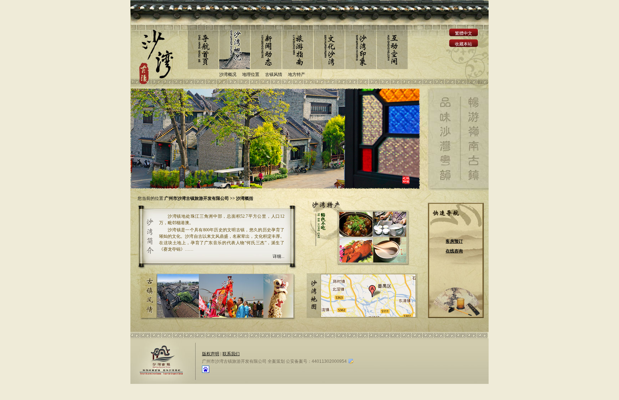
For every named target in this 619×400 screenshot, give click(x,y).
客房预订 (454, 241)
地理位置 (250, 74)
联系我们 (231, 353)
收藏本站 (463, 44)
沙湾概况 (227, 74)
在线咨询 (454, 251)
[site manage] (351, 360)
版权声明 (210, 353)
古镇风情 (273, 74)
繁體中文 (463, 33)
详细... (278, 256)
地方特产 (296, 74)
